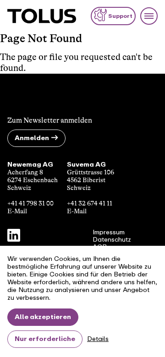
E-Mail (17, 211)
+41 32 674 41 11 (89, 203)
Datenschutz (112, 239)
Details (98, 339)
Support (120, 16)
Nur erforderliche (45, 339)
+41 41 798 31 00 (30, 203)
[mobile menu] (149, 16)
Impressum (109, 232)
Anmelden (32, 138)
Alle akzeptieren (43, 317)
